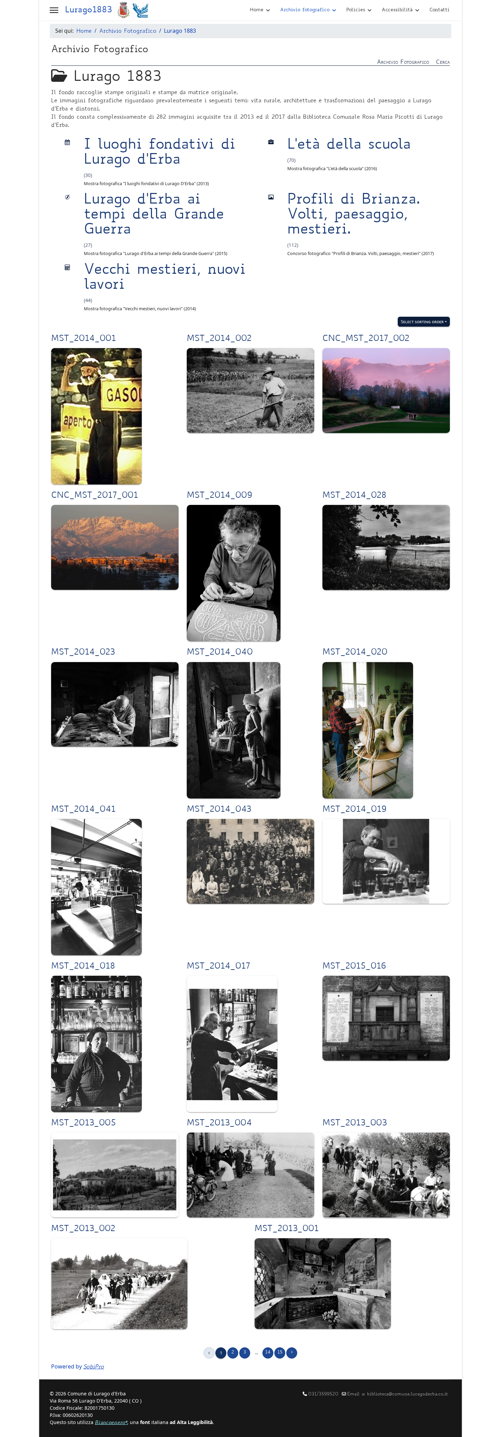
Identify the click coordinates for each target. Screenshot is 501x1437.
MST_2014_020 (355, 653)
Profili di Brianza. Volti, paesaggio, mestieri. (353, 215)
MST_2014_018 (83, 967)
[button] (54, 10)
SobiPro (93, 1367)
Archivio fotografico (305, 10)
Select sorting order (422, 321)
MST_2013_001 (287, 1229)
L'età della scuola (349, 145)
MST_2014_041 (83, 810)
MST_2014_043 (219, 810)
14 (268, 1352)
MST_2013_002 (83, 1229)
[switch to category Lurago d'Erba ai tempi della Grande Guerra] (67, 197)
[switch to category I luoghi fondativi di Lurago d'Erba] (67, 143)
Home (256, 10)
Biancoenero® (111, 1423)
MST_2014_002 (219, 339)
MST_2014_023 (83, 653)
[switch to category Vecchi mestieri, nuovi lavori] (67, 268)
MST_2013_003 (354, 1124)
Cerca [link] (443, 62)
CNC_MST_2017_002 (365, 339)
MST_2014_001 (83, 339)
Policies (355, 10)
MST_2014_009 (219, 496)
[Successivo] (291, 1352)
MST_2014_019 (354, 810)
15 (280, 1352)
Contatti (439, 10)
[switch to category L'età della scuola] (271, 143)
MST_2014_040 (220, 653)
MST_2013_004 (219, 1124)
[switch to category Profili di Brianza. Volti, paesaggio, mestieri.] (271, 197)
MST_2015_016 (354, 967)
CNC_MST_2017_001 (94, 496)
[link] (250, 62)
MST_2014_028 (354, 496)
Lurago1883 (88, 10)
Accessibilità (397, 10)
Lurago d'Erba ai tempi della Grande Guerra (154, 215)
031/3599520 (323, 1394)
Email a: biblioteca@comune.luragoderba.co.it (397, 1394)
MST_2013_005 (83, 1124)
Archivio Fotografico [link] (403, 62)
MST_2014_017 (218, 967)
